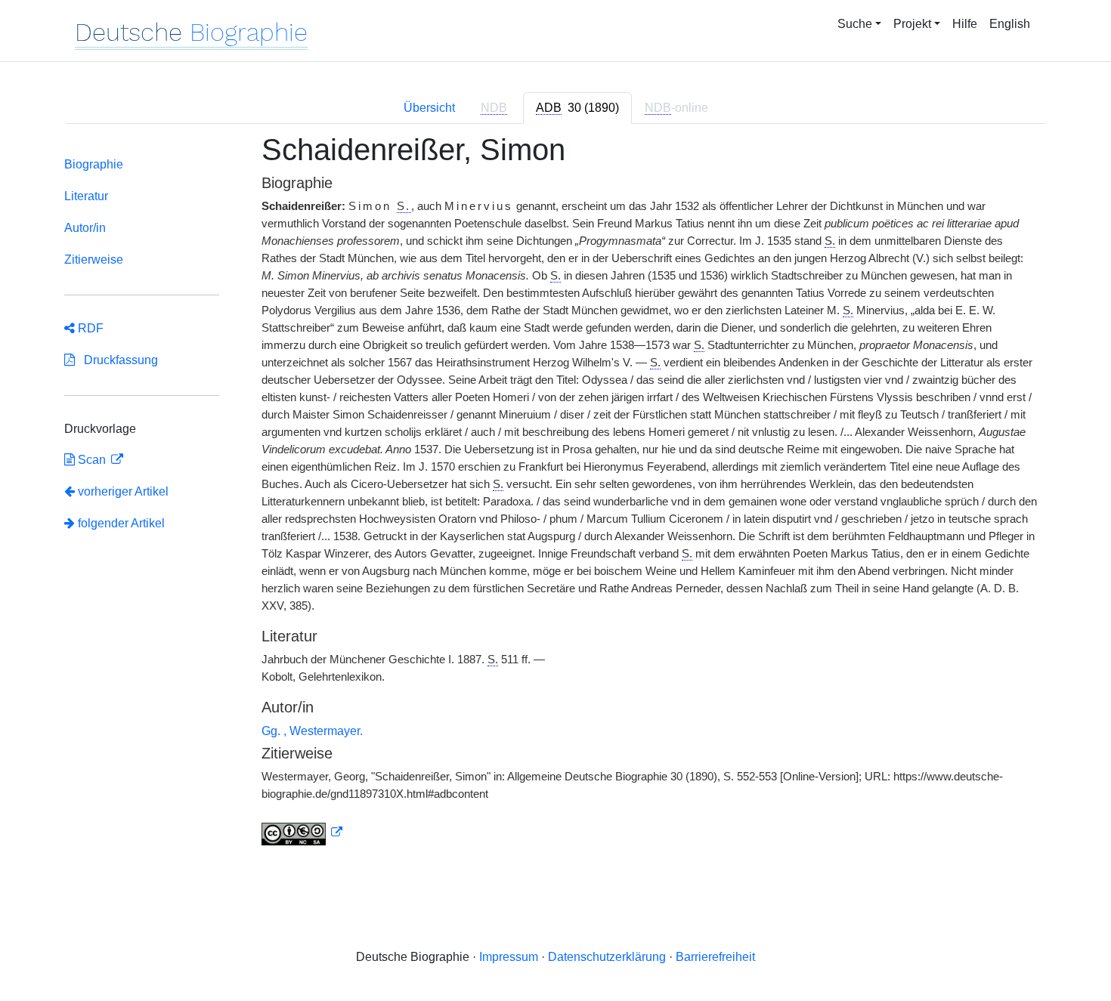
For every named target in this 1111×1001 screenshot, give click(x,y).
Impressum (508, 956)
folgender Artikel (120, 523)
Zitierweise (93, 259)
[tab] (577, 108)
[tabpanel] (555, 498)
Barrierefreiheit (715, 956)
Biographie (93, 164)
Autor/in (85, 227)
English (1009, 23)
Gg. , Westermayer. (312, 730)
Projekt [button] (912, 23)
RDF (89, 328)
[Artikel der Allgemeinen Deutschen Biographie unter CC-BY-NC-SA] (302, 832)
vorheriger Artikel (123, 491)
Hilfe (964, 23)
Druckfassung (116, 360)
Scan (92, 459)
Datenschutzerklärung (607, 956)
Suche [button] (854, 23)
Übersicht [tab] (429, 107)
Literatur (86, 196)
